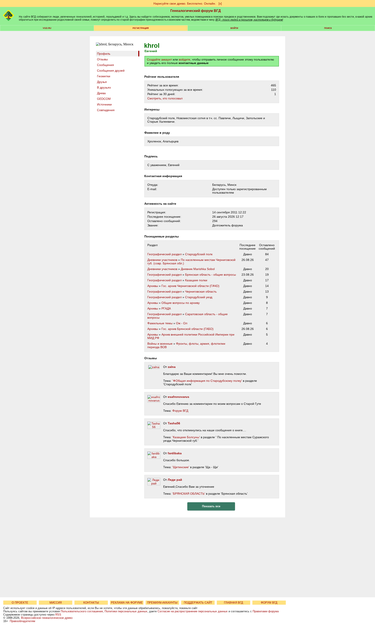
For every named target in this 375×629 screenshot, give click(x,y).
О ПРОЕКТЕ (20, 602)
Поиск (328, 28)
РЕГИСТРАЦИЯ (141, 28)
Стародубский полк (198, 254)
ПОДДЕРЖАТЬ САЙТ (198, 602)
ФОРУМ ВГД (269, 602)
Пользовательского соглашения (82, 611)
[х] (220, 3)
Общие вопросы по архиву (180, 303)
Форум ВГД (180, 410)
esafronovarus (178, 396)
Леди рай (175, 479)
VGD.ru (47, 28)
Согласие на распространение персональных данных (193, 611)
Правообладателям (22, 621)
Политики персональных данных (126, 611)
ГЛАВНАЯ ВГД (233, 602)
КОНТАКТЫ (91, 602)
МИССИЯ (55, 602)
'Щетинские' (180, 467)
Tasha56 (174, 423)
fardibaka (175, 453)
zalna (172, 367)
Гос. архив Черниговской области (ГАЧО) (190, 286)
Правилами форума (266, 611)
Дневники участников (162, 260)
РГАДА (166, 308)
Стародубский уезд (198, 297)
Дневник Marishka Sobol (198, 269)
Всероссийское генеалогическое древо (46, 617)
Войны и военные (160, 343)
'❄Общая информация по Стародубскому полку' (207, 380)
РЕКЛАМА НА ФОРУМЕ (127, 602)
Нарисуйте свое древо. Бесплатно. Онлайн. (184, 3)
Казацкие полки (196, 280)
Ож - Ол (181, 323)
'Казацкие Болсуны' (186, 437)
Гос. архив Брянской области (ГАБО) (187, 329)
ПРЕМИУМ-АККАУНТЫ (162, 602)
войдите (184, 59)
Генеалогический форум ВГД (195, 11)
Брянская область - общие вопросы (210, 274)
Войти (234, 28)
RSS (58, 614)
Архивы (152, 286)
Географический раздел (164, 254)
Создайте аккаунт (159, 59)
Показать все (211, 506)
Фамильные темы (160, 323)
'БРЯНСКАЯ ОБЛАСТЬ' (188, 493)
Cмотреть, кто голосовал (165, 98)
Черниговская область (201, 291)
